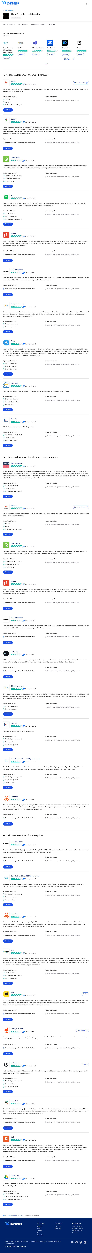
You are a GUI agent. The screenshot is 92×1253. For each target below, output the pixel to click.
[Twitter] (80, 1242)
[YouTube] (72, 1242)
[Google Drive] (6, 1177)
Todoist (13, 233)
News (38, 1233)
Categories (58, 1226)
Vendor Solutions (77, 1226)
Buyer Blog (58, 1228)
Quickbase (14, 1101)
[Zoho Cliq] (6, 420)
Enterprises (52, 24)
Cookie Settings (9, 1243)
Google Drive (15, 1176)
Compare (8, 110)
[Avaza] (6, 342)
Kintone (13, 81)
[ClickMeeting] (6, 159)
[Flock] (6, 197)
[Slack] (6, 952)
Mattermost (15, 1063)
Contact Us (40, 1235)
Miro (12, 992)
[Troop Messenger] (6, 465)
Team (38, 1228)
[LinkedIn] (85, 1242)
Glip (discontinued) (17, 304)
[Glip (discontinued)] (6, 305)
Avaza (13, 341)
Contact (85, 994)
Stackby (13, 119)
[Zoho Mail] (6, 384)
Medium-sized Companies (38, 24)
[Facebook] (76, 1242)
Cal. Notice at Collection (52, 1241)
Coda (12, 1137)
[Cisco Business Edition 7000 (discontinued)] (6, 760)
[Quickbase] (6, 1102)
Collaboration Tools (12, 1215)
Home (4, 1215)
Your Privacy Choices (37, 1241)
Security (17, 1241)
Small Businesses (23, 24)
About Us (39, 1226)
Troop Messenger (17, 463)
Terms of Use (9, 1241)
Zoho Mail (14, 383)
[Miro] (6, 994)
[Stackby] (6, 120)
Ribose (21, 1215)
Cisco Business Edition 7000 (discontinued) (25, 759)
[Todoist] (6, 235)
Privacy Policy (25, 1241)
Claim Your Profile (77, 1228)
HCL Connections (17, 270)
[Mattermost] (6, 1064)
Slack (12, 950)
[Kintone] (6, 83)
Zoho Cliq (14, 419)
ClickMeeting (15, 158)
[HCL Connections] (6, 271)
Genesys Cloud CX (17, 1029)
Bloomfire (14, 797)
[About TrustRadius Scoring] (23, 84)
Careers (39, 1230)
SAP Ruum (14, 652)
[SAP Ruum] (6, 653)
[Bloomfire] (6, 798)
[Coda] (6, 1138)
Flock (13, 195)
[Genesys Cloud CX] (6, 1030)
